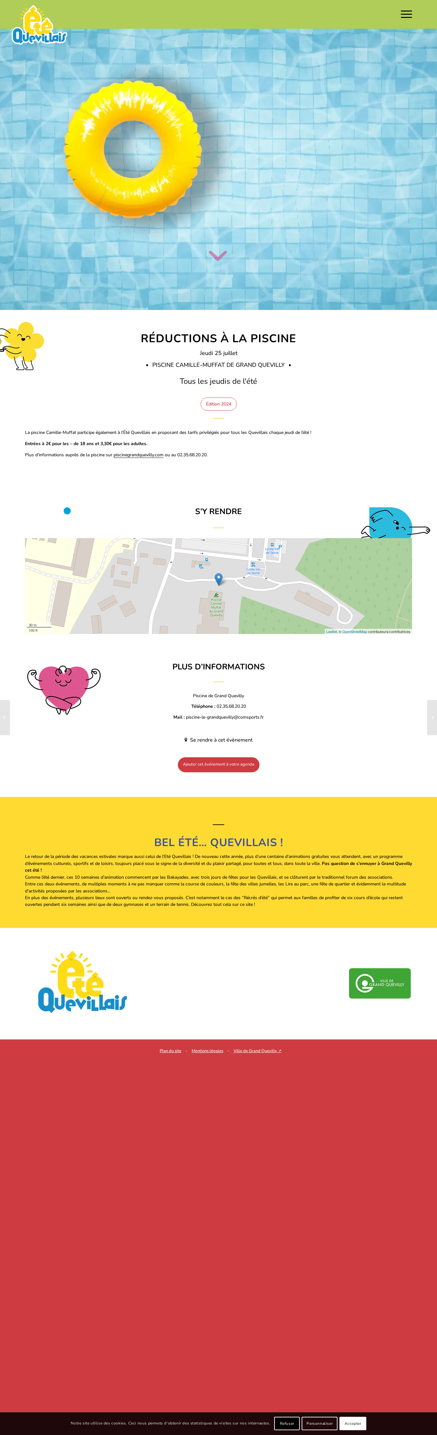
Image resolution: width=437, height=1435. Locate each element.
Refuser (287, 1423)
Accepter (353, 1423)
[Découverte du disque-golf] (5, 717)
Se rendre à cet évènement (221, 740)
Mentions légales (207, 1051)
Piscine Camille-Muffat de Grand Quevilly (219, 365)
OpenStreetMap (354, 631)
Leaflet (331, 631)
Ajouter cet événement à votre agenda (218, 764)
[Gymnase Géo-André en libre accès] (432, 717)
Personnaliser (319, 1423)
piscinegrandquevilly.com (138, 455)
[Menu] (404, 14)
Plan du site (170, 1051)
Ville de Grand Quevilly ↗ (258, 1051)
